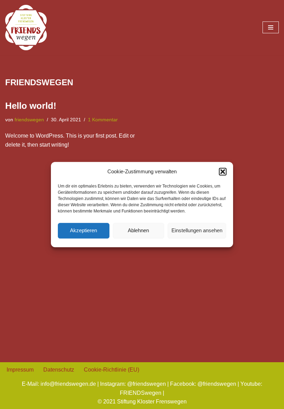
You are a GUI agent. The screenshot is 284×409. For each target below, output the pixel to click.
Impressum (20, 370)
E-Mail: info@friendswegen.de (59, 384)
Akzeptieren (83, 230)
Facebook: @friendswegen (203, 384)
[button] (222, 171)
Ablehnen (138, 230)
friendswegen (29, 119)
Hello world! (30, 106)
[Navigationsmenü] (271, 27)
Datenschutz (58, 370)
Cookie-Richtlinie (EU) (111, 370)
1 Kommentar (103, 119)
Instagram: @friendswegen (133, 384)
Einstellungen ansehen (196, 230)
